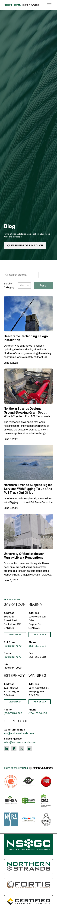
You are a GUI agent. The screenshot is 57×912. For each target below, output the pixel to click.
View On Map (15, 634)
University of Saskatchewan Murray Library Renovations (24, 555)
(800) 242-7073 (13, 646)
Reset (43, 285)
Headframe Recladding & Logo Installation (26, 338)
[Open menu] (49, 5)
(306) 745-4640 (13, 713)
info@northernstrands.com (19, 733)
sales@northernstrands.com (19, 742)
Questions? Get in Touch (25, 245)
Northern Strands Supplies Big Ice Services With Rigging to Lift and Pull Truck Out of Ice (28, 488)
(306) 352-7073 (37, 646)
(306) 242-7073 (13, 656)
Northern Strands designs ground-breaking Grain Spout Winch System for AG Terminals (27, 412)
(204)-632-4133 (37, 713)
